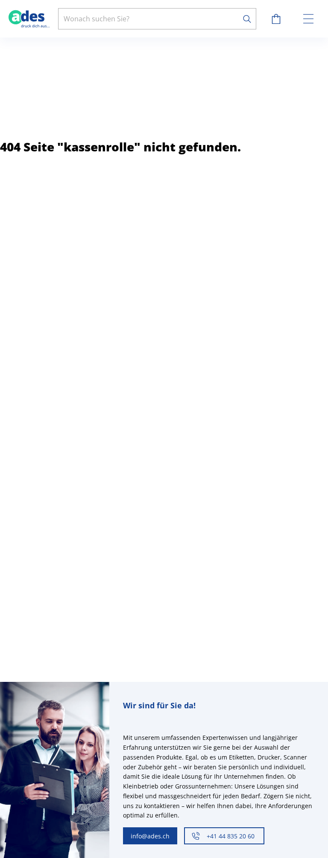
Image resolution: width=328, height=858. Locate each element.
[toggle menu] (308, 19)
